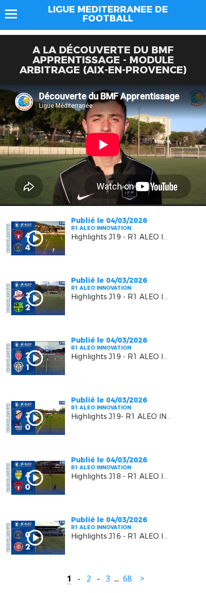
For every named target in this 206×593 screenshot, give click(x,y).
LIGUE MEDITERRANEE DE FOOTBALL (108, 14)
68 (127, 579)
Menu (15, 14)
